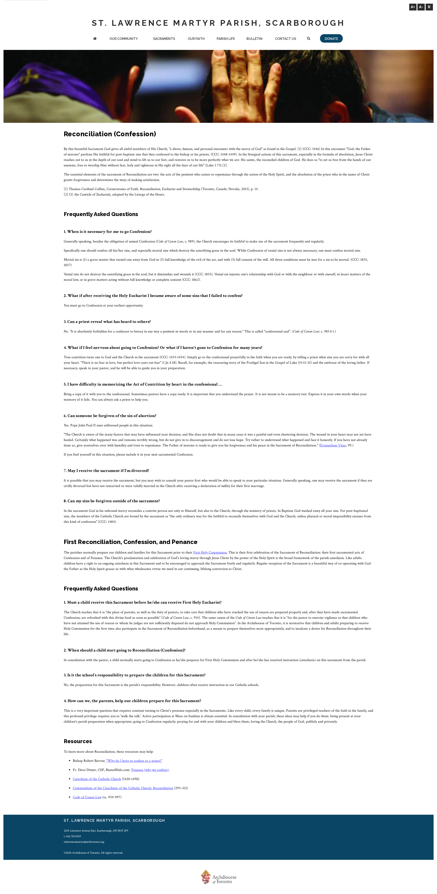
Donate (331, 39)
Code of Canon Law (87, 797)
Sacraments (164, 39)
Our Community (123, 39)
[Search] (309, 39)
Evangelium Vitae (333, 445)
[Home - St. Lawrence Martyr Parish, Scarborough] (95, 39)
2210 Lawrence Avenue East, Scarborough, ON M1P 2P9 (96, 830)
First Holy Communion (210, 552)
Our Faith (196, 39)
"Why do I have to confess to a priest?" (134, 760)
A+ (413, 7)
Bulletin (254, 39)
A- (421, 7)
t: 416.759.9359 (72, 836)
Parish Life (226, 39)
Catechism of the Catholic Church (97, 779)
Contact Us (285, 39)
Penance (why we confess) (150, 770)
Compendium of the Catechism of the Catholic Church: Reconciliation (123, 788)
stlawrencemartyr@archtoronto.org (84, 842)
